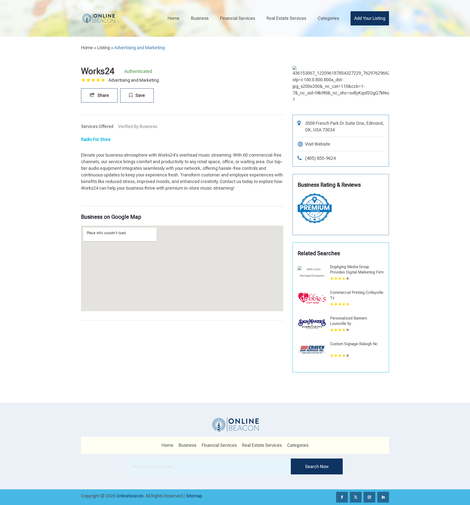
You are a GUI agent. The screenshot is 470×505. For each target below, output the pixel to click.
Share (102, 95)
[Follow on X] (356, 497)
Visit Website (317, 144)
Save (139, 95)
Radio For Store (96, 139)
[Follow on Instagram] (369, 497)
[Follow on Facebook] (342, 497)
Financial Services (237, 18)
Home (173, 18)
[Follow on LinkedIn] (383, 497)
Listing (103, 47)
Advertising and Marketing (139, 47)
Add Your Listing (369, 18)
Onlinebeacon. (130, 495)
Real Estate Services (286, 18)
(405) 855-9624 (320, 158)
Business (200, 18)
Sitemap (194, 495)
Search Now (317, 466)
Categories (328, 18)
